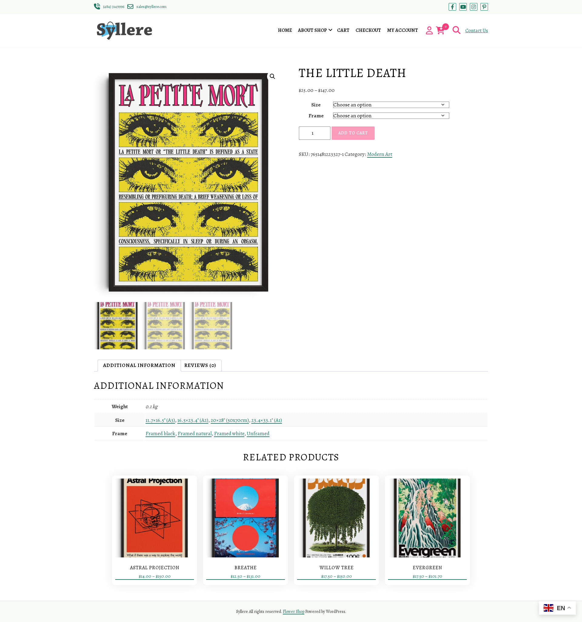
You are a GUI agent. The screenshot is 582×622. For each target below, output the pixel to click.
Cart (343, 30)
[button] (272, 76)
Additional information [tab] (139, 365)
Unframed (258, 433)
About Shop (312, 30)
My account (402, 30)
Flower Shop (293, 611)
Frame (316, 115)
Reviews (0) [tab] (200, 365)
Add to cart (353, 133)
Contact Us (476, 30)
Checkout (368, 30)
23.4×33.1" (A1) (266, 420)
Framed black (160, 433)
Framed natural (195, 433)
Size (316, 104)
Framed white (229, 433)
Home (285, 30)
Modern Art (379, 154)
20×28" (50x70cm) (230, 420)
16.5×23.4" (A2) (192, 420)
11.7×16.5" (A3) (160, 420)
